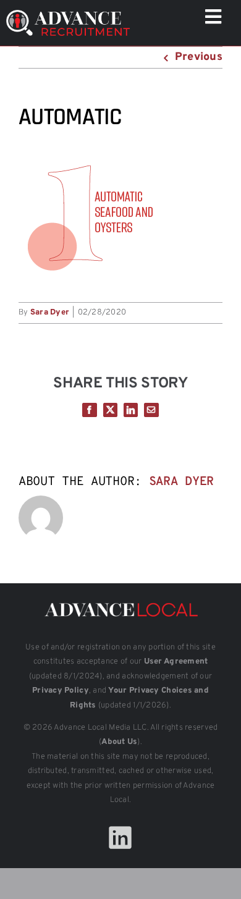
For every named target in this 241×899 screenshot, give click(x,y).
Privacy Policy (60, 691)
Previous (198, 57)
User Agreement (176, 662)
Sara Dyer (49, 313)
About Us (119, 742)
